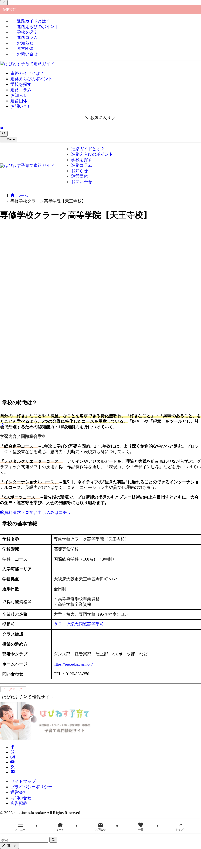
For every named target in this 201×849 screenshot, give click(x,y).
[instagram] (12, 757)
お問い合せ (27, 54)
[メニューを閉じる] (4, 2)
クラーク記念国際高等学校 (79, 624)
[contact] (12, 772)
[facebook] (12, 747)
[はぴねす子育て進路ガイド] (27, 63)
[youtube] (12, 762)
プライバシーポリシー (31, 787)
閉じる (11, 846)
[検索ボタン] (4, 134)
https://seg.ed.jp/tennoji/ (73, 664)
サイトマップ (23, 781)
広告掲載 (18, 803)
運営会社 (18, 792)
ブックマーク (13, 689)
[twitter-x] (12, 752)
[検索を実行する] (53, 840)
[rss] (12, 767)
